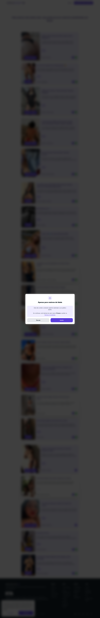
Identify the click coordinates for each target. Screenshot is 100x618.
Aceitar (62, 320)
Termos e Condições (49, 315)
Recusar (38, 320)
